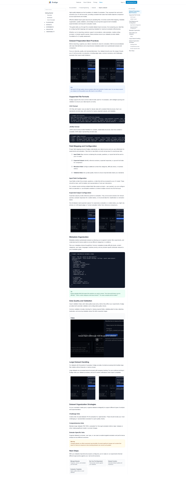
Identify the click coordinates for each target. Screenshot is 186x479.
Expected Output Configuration (134, 27)
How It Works (87, 2)
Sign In (123, 2)
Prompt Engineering (84, 7)
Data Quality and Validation (133, 33)
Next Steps (131, 50)
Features (78, 2)
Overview (49, 15)
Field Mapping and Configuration (133, 22)
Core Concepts (51, 20)
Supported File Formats (134, 15)
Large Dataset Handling (134, 38)
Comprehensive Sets (134, 46)
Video (131, 36)
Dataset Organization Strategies (134, 41)
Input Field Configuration (135, 25)
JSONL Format (133, 19)
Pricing (95, 2)
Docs (100, 2)
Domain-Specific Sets (135, 48)
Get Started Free (131, 2)
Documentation (73, 7)
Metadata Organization (134, 30)
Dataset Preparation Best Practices (134, 12)
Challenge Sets (133, 44)
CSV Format (132, 17)
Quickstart (49, 17)
